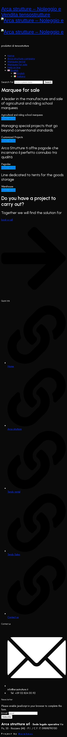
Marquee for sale (17, 64)
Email (5, 713)
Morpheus (25, 734)
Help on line (13, 67)
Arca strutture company (21, 58)
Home (10, 55)
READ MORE (8, 118)
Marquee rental (16, 61)
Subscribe (6, 716)
